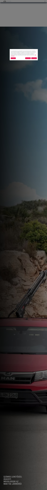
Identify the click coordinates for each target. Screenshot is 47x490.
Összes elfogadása (34, 58)
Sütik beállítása (13, 58)
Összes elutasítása (28, 58)
